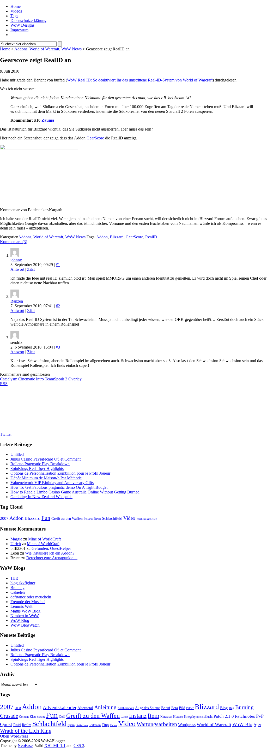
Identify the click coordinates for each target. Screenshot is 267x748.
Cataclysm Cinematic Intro (22, 379)
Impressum (19, 30)
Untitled (17, 454)
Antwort (17, 269)
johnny (16, 260)
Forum (41, 716)
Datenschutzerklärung (28, 20)
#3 (58, 347)
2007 (4, 518)
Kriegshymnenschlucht (198, 716)
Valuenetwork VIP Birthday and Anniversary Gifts (52, 482)
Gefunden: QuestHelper (51, 548)
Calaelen (17, 592)
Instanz (88, 519)
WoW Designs (22, 25)
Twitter (6, 434)
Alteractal (85, 708)
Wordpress (187, 724)
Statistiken (82, 725)
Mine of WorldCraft (44, 539)
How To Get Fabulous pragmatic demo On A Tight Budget (58, 487)
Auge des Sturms (147, 708)
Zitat (31, 269)
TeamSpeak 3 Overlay (63, 379)
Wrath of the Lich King (26, 731)
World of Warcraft (44, 49)
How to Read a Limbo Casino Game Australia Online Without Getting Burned (74, 492)
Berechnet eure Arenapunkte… (51, 558)
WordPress (19, 736)
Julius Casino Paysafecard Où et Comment (45, 459)
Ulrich (15, 543)
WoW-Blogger (246, 724)
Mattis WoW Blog (25, 611)
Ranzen (16, 301)
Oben (4, 736)
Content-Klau (27, 716)
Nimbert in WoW (24, 616)
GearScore (95, 138)
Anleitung (105, 707)
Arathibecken (126, 708)
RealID (151, 237)
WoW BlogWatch (25, 625)
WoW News (71, 49)
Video (129, 518)
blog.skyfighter (22, 583)
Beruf (165, 708)
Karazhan (166, 716)
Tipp (105, 725)
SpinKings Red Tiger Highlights (37, 468)
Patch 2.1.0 (224, 716)
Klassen (178, 716)
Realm (26, 725)
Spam (71, 725)
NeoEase (25, 745)
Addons (20, 49)
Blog (224, 708)
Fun (45, 518)
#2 (58, 306)
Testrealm (95, 725)
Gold (62, 716)
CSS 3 (79, 745)
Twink (113, 725)
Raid (17, 725)
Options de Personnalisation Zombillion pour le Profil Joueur (60, 473)
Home (15, 6)
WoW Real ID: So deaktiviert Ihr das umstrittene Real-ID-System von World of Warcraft (140, 80)
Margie (16, 539)
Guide (124, 716)
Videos (16, 11)
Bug (231, 708)
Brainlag (17, 587)
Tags (14, 16)
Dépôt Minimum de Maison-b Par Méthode (46, 478)
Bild (182, 708)
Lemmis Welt (21, 606)
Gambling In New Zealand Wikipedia (41, 496)
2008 (18, 708)
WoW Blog (19, 620)
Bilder (190, 708)
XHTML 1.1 (54, 745)
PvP (260, 716)
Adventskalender (59, 707)
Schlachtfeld (112, 518)
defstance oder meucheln (30, 597)
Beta (174, 708)
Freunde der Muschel (27, 601)
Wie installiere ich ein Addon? (49, 553)
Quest (6, 724)
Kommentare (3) (13, 241)
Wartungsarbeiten (146, 518)
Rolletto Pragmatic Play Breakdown (40, 464)
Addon (102, 237)
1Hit (14, 578)
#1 (58, 264)
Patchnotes (245, 716)
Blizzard (117, 237)
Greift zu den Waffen (67, 519)
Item (97, 518)
